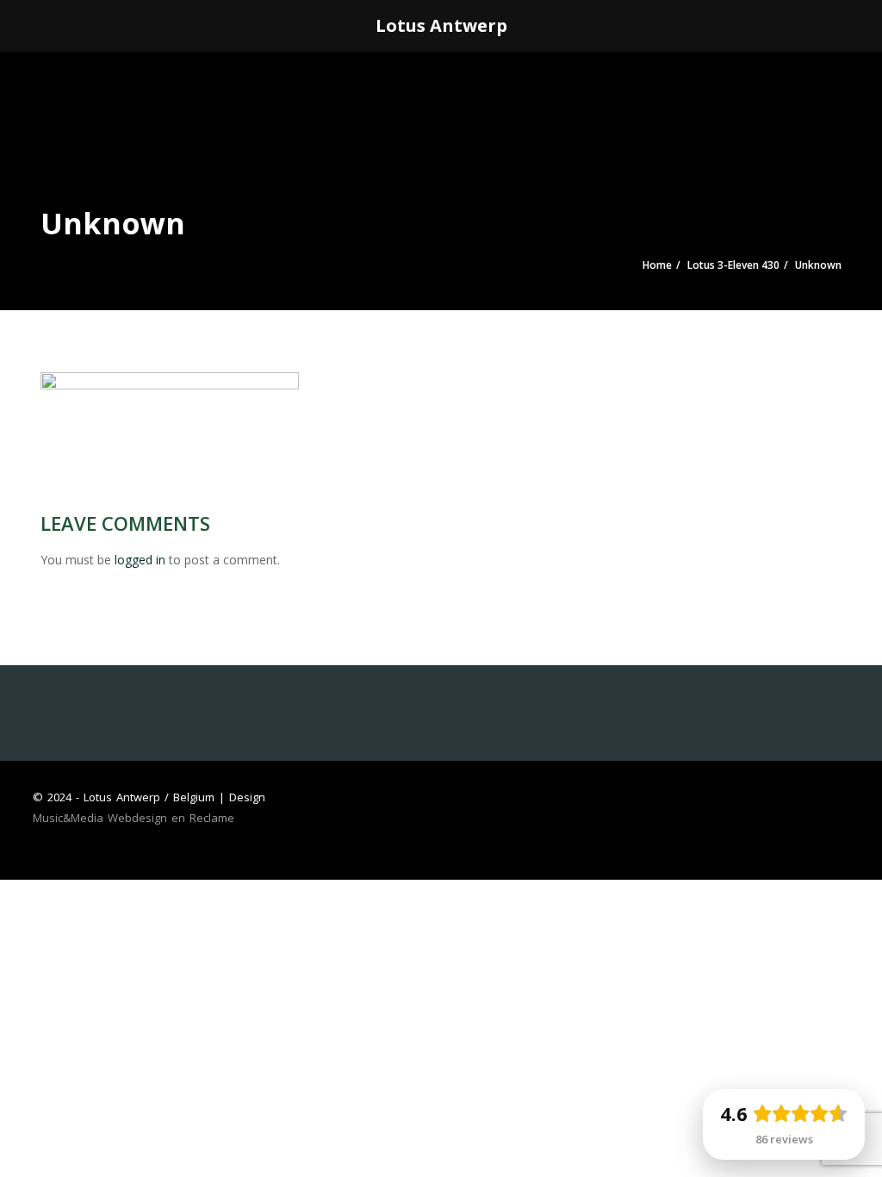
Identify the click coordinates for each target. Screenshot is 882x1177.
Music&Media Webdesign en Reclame (133, 817)
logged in (140, 559)
